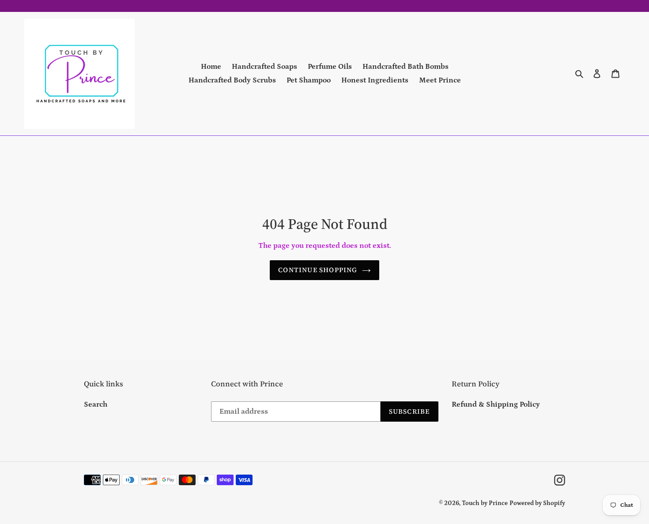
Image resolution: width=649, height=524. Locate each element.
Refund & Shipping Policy (496, 404)
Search (95, 404)
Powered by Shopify (537, 503)
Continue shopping (317, 269)
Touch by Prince (485, 503)
